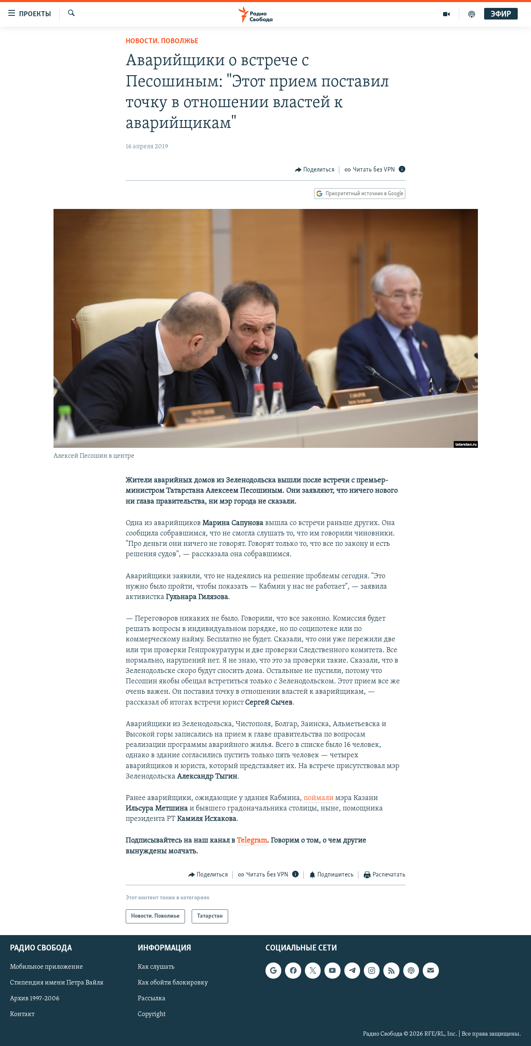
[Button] (315, 170)
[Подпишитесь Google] (273, 971)
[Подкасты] (411, 971)
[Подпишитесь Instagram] (372, 971)
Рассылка (152, 999)
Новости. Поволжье (162, 41)
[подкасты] (471, 14)
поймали (319, 798)
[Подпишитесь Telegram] (352, 971)
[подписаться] (430, 971)
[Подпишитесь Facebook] (293, 971)
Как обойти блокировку (173, 983)
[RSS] (391, 971)
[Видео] (446, 14)
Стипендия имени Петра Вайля (56, 983)
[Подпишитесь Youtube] (332, 971)
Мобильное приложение (46, 967)
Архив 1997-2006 (34, 999)
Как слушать (156, 967)
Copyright (152, 1015)
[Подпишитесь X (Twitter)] (313, 971)
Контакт (22, 1015)
